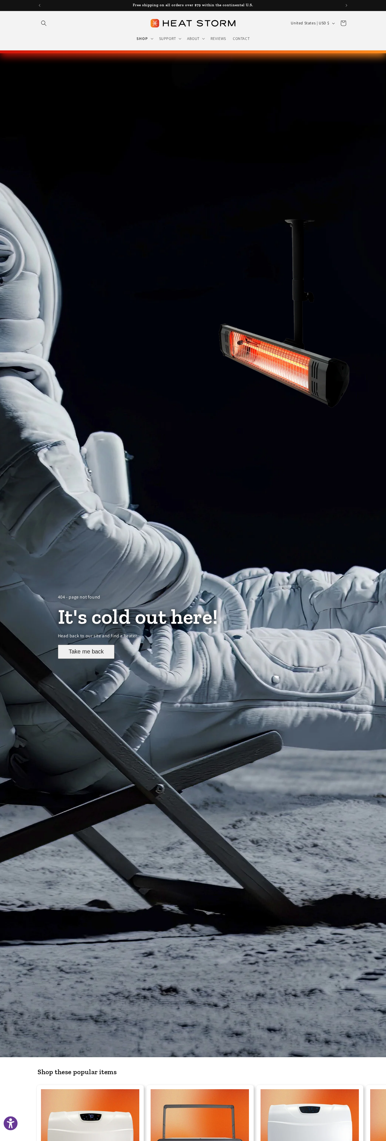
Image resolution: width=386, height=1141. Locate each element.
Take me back (86, 651)
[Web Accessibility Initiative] (10, 1123)
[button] (44, 23)
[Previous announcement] (39, 5)
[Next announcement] (346, 5)
